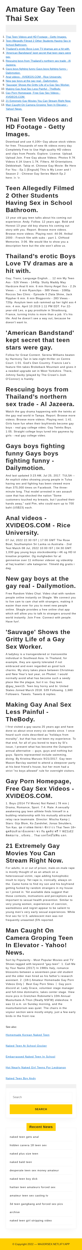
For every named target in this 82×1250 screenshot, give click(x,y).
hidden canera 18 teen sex (28, 1145)
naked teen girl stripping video (31, 1220)
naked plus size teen (24, 1153)
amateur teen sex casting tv (29, 1195)
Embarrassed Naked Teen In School (30, 1056)
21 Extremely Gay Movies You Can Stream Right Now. (38, 100)
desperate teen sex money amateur (34, 1170)
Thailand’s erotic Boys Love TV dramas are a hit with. (38, 48)
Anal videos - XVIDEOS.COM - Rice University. (34, 76)
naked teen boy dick (24, 1178)
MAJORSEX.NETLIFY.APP (54, 1244)
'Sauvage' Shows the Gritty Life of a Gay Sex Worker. (38, 84)
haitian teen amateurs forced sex (32, 1187)
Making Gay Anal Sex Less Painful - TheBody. (33, 88)
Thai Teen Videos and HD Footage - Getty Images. (36, 36)
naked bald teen (21, 1161)
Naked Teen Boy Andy (21, 1078)
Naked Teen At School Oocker (26, 1045)
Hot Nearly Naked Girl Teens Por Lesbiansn (36, 1067)
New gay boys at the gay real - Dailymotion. (32, 80)
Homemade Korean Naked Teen (28, 1034)
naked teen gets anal (24, 1136)
